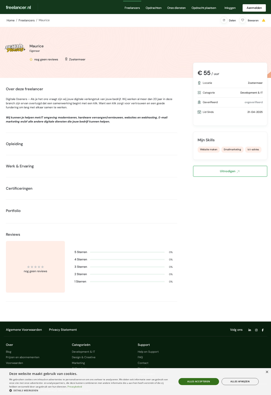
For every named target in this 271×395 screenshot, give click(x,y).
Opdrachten (153, 8)
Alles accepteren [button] (198, 381)
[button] (223, 20)
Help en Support (148, 352)
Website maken (208, 149)
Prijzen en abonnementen (22, 357)
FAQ (140, 357)
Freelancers (132, 8)
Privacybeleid (74, 386)
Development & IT (83, 352)
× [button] (266, 372)
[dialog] (135, 381)
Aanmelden (254, 8)
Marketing (78, 363)
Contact (143, 363)
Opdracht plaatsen (204, 8)
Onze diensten (176, 8)
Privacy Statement (63, 330)
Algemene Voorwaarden (24, 330)
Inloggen (230, 8)
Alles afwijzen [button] (240, 381)
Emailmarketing (232, 149)
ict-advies (253, 149)
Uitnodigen (227, 171)
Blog (8, 352)
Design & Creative (83, 357)
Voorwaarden (14, 363)
